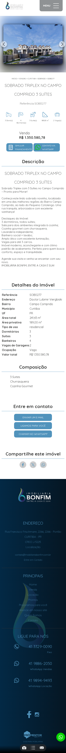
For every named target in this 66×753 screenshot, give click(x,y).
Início (14, 79)
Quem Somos (33, 615)
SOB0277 (51, 79)
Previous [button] (4, 44)
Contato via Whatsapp (48, 147)
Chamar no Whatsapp (33, 434)
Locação (33, 594)
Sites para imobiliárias (33, 742)
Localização (33, 547)
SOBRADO (42, 79)
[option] (33, 44)
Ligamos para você (33, 425)
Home (33, 584)
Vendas (22, 79)
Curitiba (32, 79)
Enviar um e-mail (33, 417)
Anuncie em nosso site (33, 610)
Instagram (36, 714)
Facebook (23, 464)
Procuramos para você (33, 605)
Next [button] (62, 44)
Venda (33, 589)
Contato (33, 620)
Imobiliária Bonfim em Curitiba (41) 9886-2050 (33, 495)
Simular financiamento (23, 147)
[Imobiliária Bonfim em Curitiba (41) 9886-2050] (18, 5)
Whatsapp (43, 464)
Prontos (33, 600)
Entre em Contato (33, 559)
